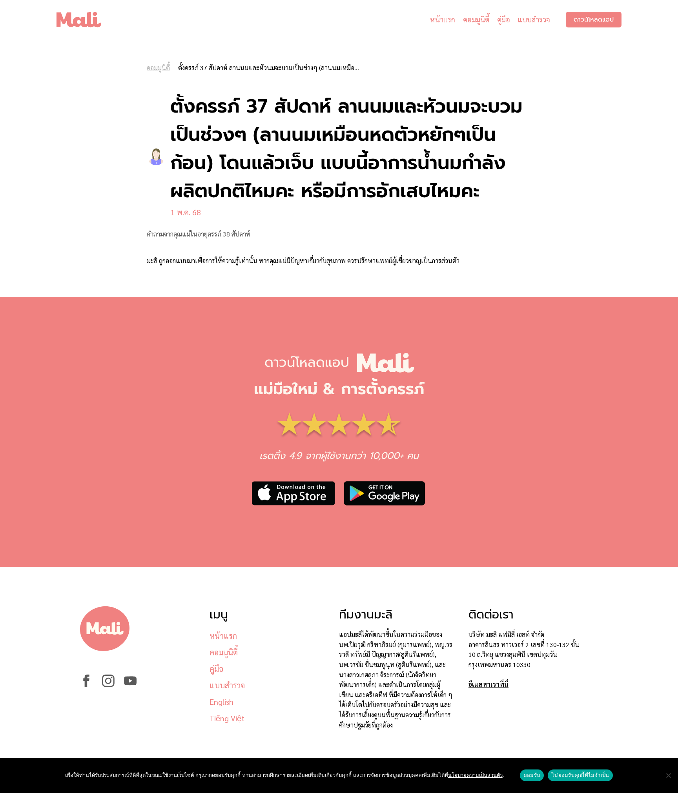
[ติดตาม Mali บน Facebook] (86, 684)
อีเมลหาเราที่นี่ (488, 684)
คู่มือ (503, 19)
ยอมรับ (532, 775)
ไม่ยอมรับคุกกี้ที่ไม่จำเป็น (580, 775)
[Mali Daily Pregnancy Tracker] (84, 19)
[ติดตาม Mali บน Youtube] (130, 684)
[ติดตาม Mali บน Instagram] (108, 684)
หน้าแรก (442, 19)
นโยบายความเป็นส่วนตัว (475, 775)
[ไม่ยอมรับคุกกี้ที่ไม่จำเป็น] (668, 775)
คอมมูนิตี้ (476, 19)
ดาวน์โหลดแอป (594, 19)
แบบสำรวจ (534, 19)
